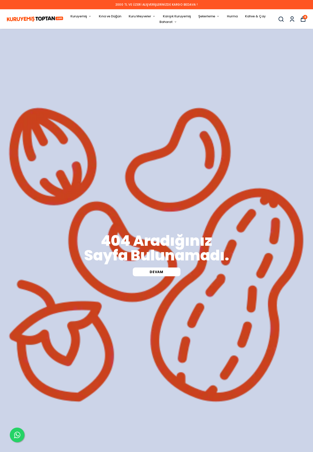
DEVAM (156, 271)
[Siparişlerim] (292, 19)
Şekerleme (206, 16)
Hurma (232, 16)
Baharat (166, 22)
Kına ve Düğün (110, 16)
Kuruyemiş (78, 16)
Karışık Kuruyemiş (177, 16)
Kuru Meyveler (140, 16)
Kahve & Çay (255, 16)
